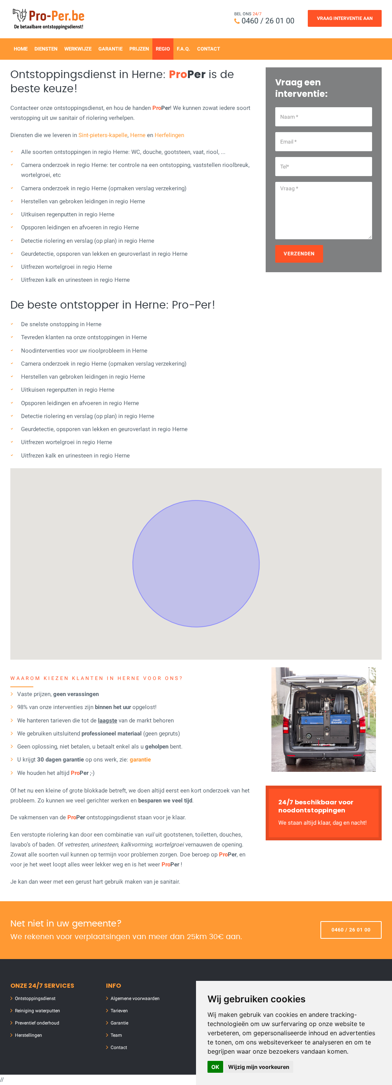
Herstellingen (28, 1035)
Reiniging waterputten (37, 1010)
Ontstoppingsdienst (35, 998)
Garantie (110, 49)
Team (116, 1035)
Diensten (45, 49)
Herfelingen (169, 135)
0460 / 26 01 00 (268, 20)
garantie (140, 759)
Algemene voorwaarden (135, 998)
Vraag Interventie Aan (344, 18)
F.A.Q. (183, 49)
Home (21, 49)
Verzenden (299, 254)
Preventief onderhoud (37, 1023)
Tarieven (119, 1010)
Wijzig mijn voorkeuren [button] (258, 1067)
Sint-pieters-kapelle (102, 135)
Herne (137, 135)
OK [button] (215, 1067)
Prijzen (139, 49)
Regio (163, 49)
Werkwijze (77, 49)
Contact (208, 49)
